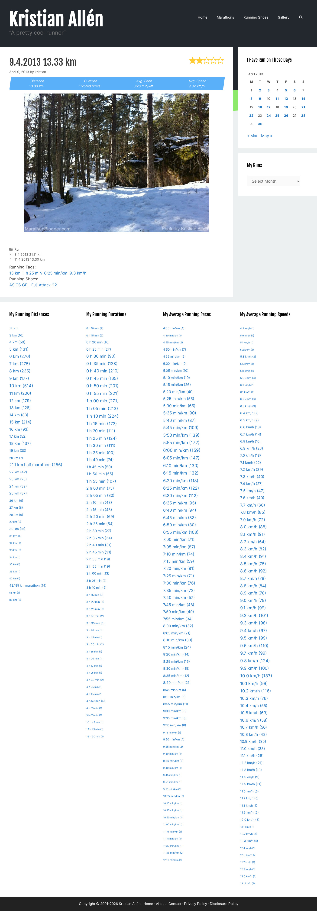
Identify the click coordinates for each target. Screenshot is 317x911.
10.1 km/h (254, 683)
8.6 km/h (253, 571)
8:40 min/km (177, 683)
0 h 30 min (101, 356)
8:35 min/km (176, 676)
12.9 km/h (247, 869)
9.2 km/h (254, 615)
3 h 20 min (95, 602)
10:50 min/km (173, 817)
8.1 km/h (252, 534)
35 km (14, 564)
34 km (14, 557)
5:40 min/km (179, 420)
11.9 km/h (249, 812)
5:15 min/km (177, 384)
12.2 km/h (248, 834)
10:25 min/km (172, 810)
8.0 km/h (253, 526)
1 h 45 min (99, 467)
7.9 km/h (252, 519)
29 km (15, 521)
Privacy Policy (195, 903)
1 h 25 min (32, 273)
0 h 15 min (94, 335)
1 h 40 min (100, 459)
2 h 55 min (98, 566)
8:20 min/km (176, 654)
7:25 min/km (178, 575)
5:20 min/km (178, 391)
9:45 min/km (172, 775)
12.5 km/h (248, 855)
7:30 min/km (179, 583)
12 (286, 98)
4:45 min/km (173, 342)
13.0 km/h (248, 876)
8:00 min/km (178, 626)
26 (286, 115)
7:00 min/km (178, 539)
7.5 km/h (252, 490)
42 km (14, 578)
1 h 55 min (101, 481)
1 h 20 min (100, 430)
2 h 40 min (99, 545)
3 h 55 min (94, 651)
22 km (18, 472)
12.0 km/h (249, 819)
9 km (19, 378)
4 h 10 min (94, 665)
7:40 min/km (179, 597)
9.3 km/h (78, 273)
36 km (14, 571)
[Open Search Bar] (301, 17)
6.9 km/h (251, 448)
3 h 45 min (94, 637)
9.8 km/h (255, 660)
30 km (17, 529)
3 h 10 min (96, 587)
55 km (14, 592)
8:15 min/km (177, 647)
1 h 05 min (102, 408)
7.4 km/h (251, 483)
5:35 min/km (179, 412)
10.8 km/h (253, 734)
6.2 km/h (248, 399)
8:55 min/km (175, 704)
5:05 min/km (175, 370)
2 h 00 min (100, 488)
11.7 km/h (249, 798)
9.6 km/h (254, 645)
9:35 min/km (173, 760)
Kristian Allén (56, 19)
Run (17, 249)
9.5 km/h (253, 638)
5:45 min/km (180, 427)
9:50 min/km (172, 782)
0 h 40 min (102, 370)
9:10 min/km (174, 725)
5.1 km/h (246, 342)
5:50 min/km (181, 435)
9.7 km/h (253, 653)
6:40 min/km (179, 510)
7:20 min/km (178, 568)
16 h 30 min (95, 736)
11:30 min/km (172, 845)
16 (260, 107)
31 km (15, 536)
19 (286, 107)
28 (303, 115)
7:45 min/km (178, 604)
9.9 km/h (254, 668)
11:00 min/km (172, 824)
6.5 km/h (249, 420)
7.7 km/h (252, 505)
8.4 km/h (253, 556)
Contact (174, 903)
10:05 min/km (173, 796)
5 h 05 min (94, 715)
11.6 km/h (249, 791)
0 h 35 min (101, 363)
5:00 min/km (175, 363)
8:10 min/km (177, 640)
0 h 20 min (98, 342)
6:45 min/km (179, 517)
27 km (16, 507)
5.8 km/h (247, 370)
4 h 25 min (94, 672)
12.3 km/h (249, 841)
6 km (19, 356)
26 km (16, 500)
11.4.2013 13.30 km (29, 259)
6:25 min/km (55, 273)
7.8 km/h (252, 512)
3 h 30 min (95, 616)
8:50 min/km (174, 697)
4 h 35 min (94, 686)
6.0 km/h (247, 385)
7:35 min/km (179, 590)
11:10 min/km (172, 831)
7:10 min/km (178, 554)
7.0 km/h (250, 455)
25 (277, 115)
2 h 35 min (99, 538)
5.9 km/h (248, 378)
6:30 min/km (180, 495)
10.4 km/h (253, 705)
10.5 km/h (254, 712)
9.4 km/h (253, 630)
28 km (16, 515)
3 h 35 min (95, 623)
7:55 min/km (178, 619)
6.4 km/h (249, 413)
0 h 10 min (94, 328)
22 (251, 115)
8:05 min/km (176, 633)
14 (303, 98)
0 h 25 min (98, 349)
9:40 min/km (172, 767)
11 (277, 98)
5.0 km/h (247, 335)
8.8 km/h (253, 585)
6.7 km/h (250, 434)
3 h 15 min (94, 595)
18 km (20, 443)
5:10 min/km (176, 378)
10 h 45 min (95, 722)
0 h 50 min (102, 385)
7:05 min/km (179, 546)
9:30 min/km (172, 753)
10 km (21, 385)
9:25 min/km (173, 746)
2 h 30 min (98, 531)
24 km (18, 486)
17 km (18, 436)
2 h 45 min (98, 552)
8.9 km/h (253, 593)
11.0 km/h (252, 748)
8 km (19, 370)
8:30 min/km (176, 668)
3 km (16, 335)
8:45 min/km (174, 690)
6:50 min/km (179, 524)
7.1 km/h (250, 462)
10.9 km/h (253, 741)
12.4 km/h (247, 848)
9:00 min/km (175, 711)
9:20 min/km (173, 739)
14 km (18, 415)
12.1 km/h (247, 826)
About (161, 903)
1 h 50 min (99, 474)
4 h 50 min (95, 701)
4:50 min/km (174, 349)
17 (268, 107)
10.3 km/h (254, 698)
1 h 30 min (100, 445)
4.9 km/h (247, 328)
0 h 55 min (102, 393)
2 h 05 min (100, 495)
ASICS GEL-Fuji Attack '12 (33, 285)
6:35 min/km (179, 503)
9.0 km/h (253, 600)
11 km (20, 393)
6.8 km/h (250, 441)
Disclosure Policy (224, 903)
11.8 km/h (248, 805)
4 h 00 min (94, 658)
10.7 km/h (253, 727)
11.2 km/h (251, 763)
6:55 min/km (180, 532)
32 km (15, 543)
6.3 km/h (248, 406)
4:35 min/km (173, 328)
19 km (17, 451)
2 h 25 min (100, 523)
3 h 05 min (96, 580)
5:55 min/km (181, 442)
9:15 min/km (172, 732)
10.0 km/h (256, 675)
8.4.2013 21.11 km (28, 254)
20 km (16, 458)
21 (303, 107)
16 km (19, 429)
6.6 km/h (250, 427)
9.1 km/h (253, 607)
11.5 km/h (250, 784)
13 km (14, 273)
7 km (19, 363)
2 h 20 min (100, 516)
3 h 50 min (95, 644)
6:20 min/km (180, 480)
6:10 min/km (181, 465)
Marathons (225, 17)
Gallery (283, 17)
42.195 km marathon (27, 585)
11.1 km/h (252, 755)
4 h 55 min (94, 708)
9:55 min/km (172, 789)
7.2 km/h (251, 469)
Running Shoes (255, 17)
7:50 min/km (178, 611)
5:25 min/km (178, 398)
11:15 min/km (172, 838)
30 (260, 124)
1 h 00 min (102, 401)
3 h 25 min (95, 609)
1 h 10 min (102, 416)
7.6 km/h (252, 497)
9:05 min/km (175, 718)
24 (269, 115)
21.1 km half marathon (35, 464)
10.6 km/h (254, 720)
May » (266, 135)
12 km (20, 400)
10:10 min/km (172, 803)
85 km (15, 599)
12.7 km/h (247, 862)
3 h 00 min (97, 573)
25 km (18, 493)
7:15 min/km (178, 561)
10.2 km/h (255, 690)
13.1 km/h (247, 883)
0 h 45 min (102, 378)
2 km (14, 328)
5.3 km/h (248, 356)
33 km (15, 550)
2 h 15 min (99, 509)
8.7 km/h (253, 578)
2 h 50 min (98, 559)
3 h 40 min (94, 630)
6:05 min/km (181, 457)
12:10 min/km (172, 860)
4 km (17, 342)
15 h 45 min (94, 729)
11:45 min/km (173, 852)
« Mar (252, 135)
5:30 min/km (179, 406)
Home (202, 17)
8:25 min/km (176, 661)
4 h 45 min (94, 694)
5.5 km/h (247, 363)
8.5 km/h (253, 563)
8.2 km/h (253, 541)
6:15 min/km (181, 472)
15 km (20, 422)
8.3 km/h (253, 548)
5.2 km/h (247, 349)
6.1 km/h (247, 392)
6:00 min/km (182, 450)
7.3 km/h (252, 476)
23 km (18, 479)
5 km (19, 349)
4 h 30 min (95, 680)
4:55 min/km (174, 356)
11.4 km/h (249, 777)
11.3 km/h (251, 770)
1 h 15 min (101, 423)
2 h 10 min (99, 502)
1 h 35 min (100, 452)
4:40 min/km (172, 335)
